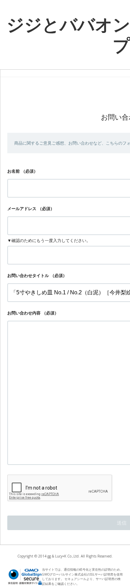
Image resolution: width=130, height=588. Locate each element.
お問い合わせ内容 (24, 313)
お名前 (13, 171)
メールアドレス (21, 208)
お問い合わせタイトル (28, 275)
